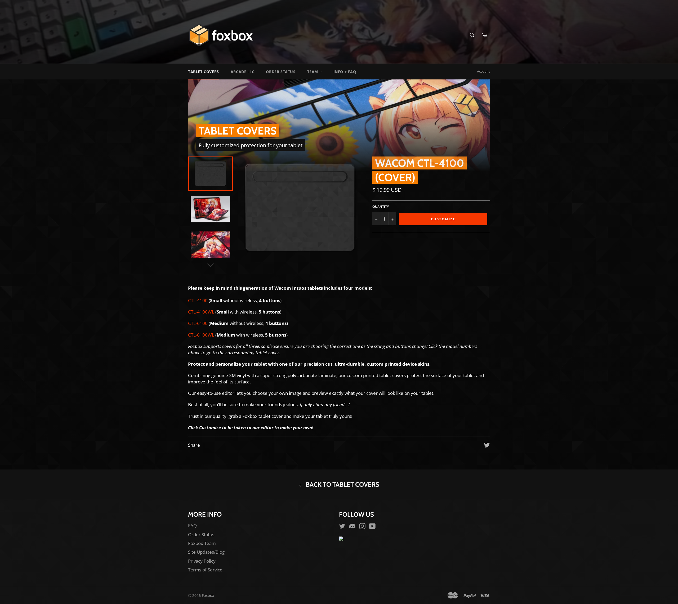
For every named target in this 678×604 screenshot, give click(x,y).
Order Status (280, 71)
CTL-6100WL (201, 335)
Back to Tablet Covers (341, 484)
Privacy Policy (202, 561)
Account (483, 71)
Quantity (380, 207)
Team (313, 71)
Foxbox (208, 595)
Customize (443, 219)
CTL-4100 (198, 300)
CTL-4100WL (201, 312)
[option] (339, 125)
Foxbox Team (202, 543)
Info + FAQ (344, 71)
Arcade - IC (243, 71)
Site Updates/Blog (206, 552)
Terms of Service (205, 570)
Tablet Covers (203, 71)
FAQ (192, 525)
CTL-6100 (198, 323)
